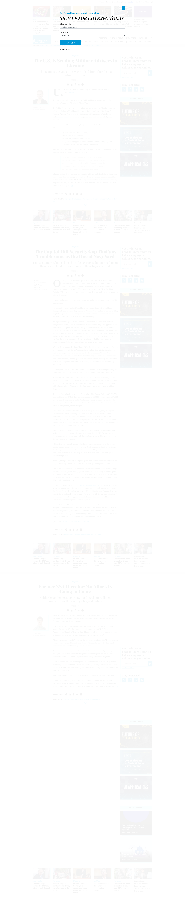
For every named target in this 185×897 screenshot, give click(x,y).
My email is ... (66, 24)
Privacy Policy (65, 49)
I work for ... (66, 32)
